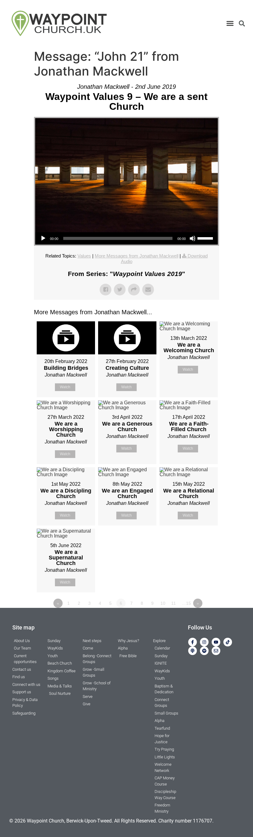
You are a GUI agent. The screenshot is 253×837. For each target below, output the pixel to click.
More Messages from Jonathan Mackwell (136, 255)
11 (173, 603)
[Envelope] (216, 650)
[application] (126, 238)
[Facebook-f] (192, 642)
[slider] (206, 237)
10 (162, 603)
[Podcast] (192, 650)
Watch (65, 387)
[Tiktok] (227, 642)
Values (84, 255)
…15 (186, 603)
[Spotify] (204, 650)
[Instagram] (204, 642)
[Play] (43, 238)
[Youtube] (216, 642)
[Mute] (192, 238)
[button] (230, 23)
